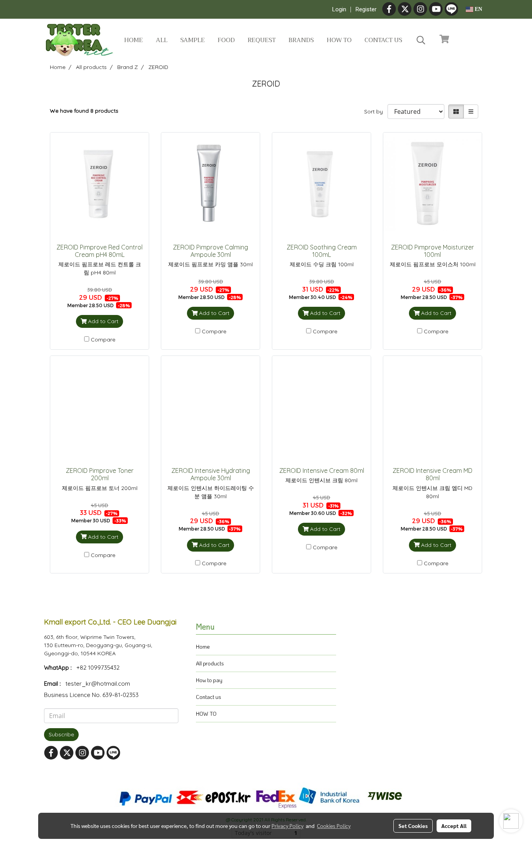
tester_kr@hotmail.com (97, 683)
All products (210, 663)
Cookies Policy (334, 825)
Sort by (376, 111)
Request (262, 40)
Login (339, 9)
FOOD (226, 40)
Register (366, 9)
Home (133, 40)
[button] (421, 40)
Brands (301, 40)
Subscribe (61, 734)
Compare (103, 339)
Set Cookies (413, 825)
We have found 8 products (84, 110)
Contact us (383, 40)
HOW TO (206, 713)
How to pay (209, 680)
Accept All (454, 825)
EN (477, 9)
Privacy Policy (287, 825)
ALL (161, 40)
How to (339, 40)
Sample (192, 40)
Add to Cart (102, 321)
